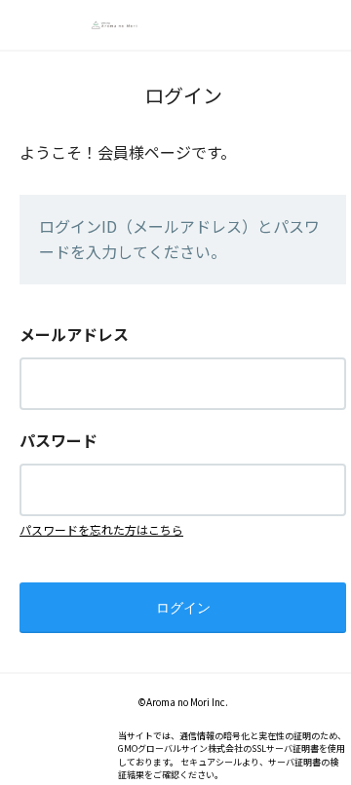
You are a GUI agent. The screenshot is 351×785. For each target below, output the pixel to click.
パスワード (59, 440)
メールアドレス (74, 334)
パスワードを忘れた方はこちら (101, 529)
